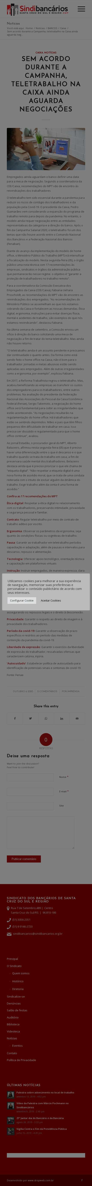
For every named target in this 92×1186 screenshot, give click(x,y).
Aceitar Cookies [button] (51, 600)
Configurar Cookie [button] (22, 600)
